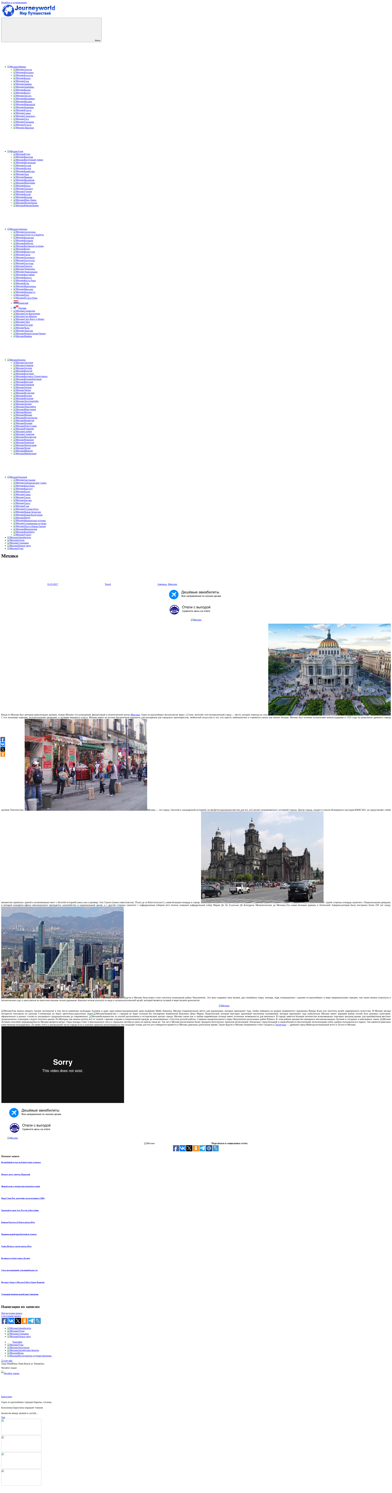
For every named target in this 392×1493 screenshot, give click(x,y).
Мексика (172, 584)
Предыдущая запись (11, 1313)
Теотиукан (280, 1024)
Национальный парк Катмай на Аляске (19, 1234)
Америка (162, 584)
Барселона (6, 1396)
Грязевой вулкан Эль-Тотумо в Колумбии (20, 1210)
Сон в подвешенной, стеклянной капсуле (19, 1270)
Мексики (135, 714)
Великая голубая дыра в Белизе (15, 1258)
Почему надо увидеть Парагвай (15, 1174)
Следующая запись (11, 1316)
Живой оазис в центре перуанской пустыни (20, 1186)
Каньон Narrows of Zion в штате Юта (18, 1222)
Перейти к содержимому (14, 2)
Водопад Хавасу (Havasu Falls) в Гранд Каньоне (23, 1282)
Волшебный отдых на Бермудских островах (21, 1162)
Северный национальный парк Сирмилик (19, 1294)
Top (3, 1417)
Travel (108, 584)
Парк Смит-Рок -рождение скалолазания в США (23, 1198)
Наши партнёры (196, 1490)
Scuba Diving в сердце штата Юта (16, 1246)
